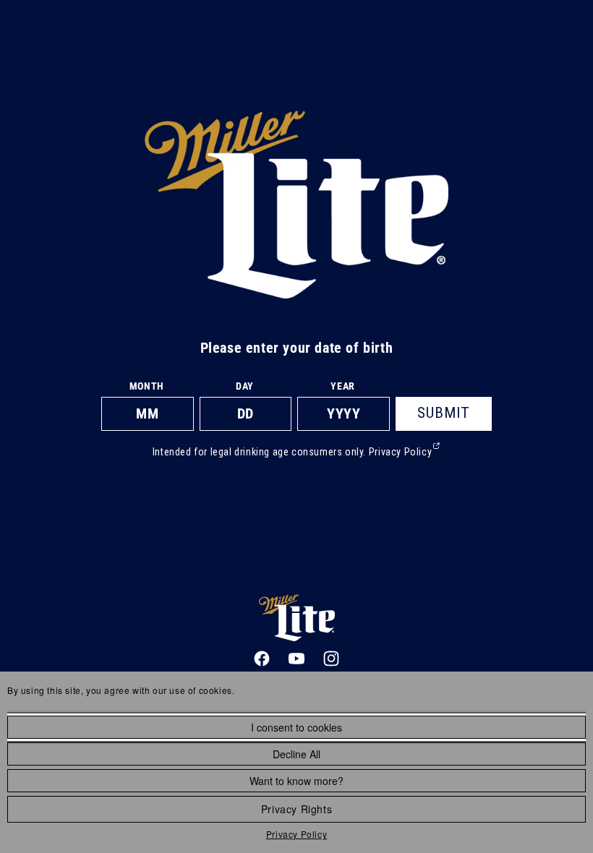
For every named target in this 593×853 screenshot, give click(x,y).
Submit (443, 412)
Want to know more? (296, 780)
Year (342, 386)
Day (245, 386)
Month (146, 386)
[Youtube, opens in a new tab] (296, 658)
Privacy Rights (296, 809)
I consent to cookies (296, 727)
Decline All (296, 754)
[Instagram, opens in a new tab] (331, 658)
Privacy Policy (296, 834)
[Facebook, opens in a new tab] (261, 658)
